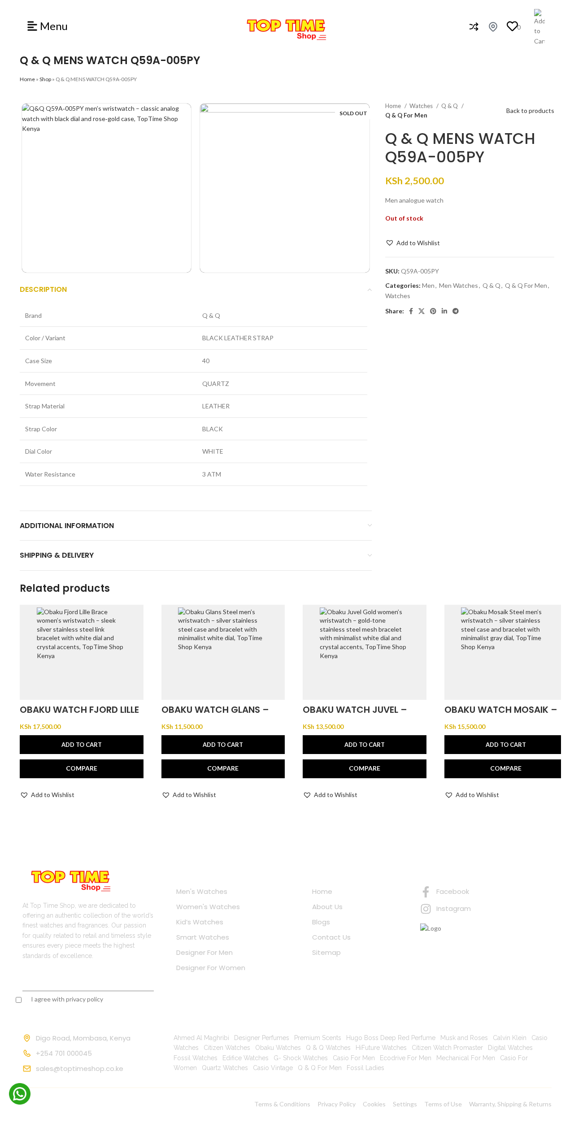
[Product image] (82, 652)
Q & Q (450, 105)
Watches (421, 105)
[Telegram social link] (455, 311)
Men (428, 285)
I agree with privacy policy (67, 999)
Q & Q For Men (406, 115)
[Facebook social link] (411, 311)
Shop (45, 79)
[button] (412, 243)
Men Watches (458, 285)
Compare (81, 768)
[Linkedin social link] (444, 311)
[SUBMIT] (135, 980)
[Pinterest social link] (433, 311)
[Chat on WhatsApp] (19, 1094)
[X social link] (421, 311)
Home (27, 79)
